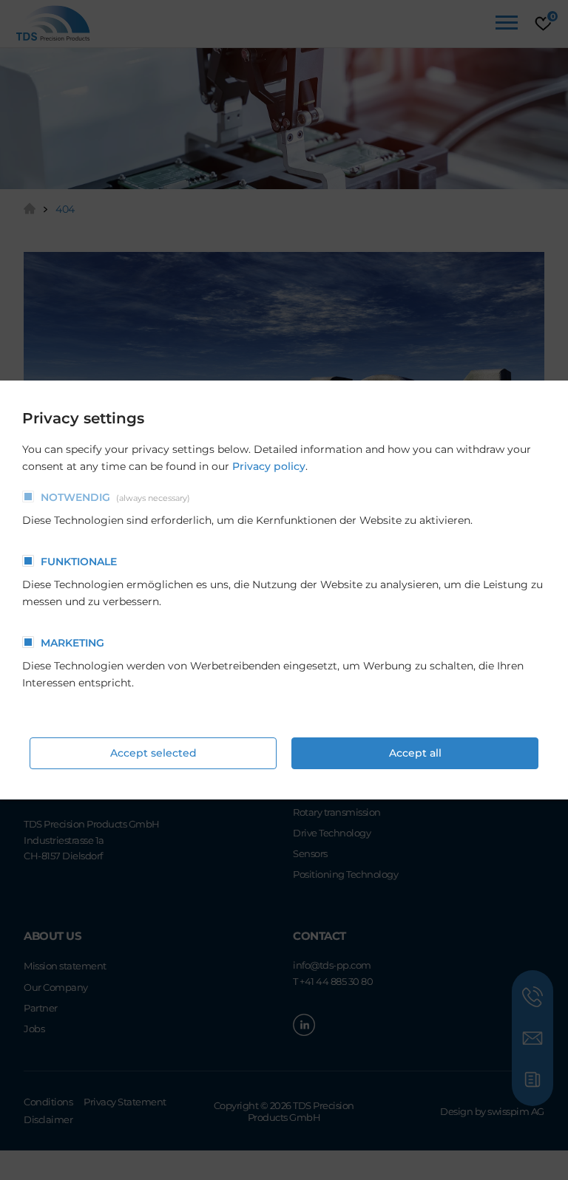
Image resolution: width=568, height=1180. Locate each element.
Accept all (415, 753)
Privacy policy (268, 466)
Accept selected (153, 753)
